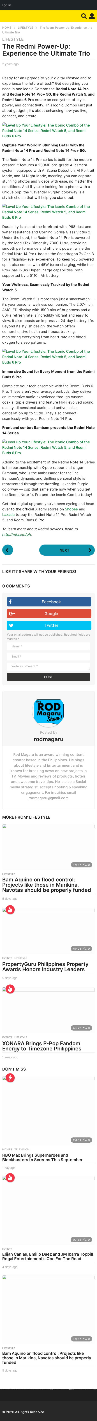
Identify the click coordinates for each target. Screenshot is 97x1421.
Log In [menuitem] (6, 5)
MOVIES (7, 1149)
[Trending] (10, 1077)
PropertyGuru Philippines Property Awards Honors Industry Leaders (45, 966)
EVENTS (7, 958)
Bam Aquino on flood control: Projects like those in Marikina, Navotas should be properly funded (46, 884)
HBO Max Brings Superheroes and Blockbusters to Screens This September (42, 1157)
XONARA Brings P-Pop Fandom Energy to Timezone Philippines (41, 1046)
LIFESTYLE (13, 39)
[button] (84, 16)
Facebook (51, 601)
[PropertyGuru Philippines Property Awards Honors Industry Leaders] (48, 931)
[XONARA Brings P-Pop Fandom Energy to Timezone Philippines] (48, 1010)
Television (21, 1149)
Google (51, 613)
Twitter (51, 625)
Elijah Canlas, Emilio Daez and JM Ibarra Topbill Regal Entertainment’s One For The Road (47, 1256)
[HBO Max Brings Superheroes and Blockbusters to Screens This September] (48, 1110)
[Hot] (10, 909)
